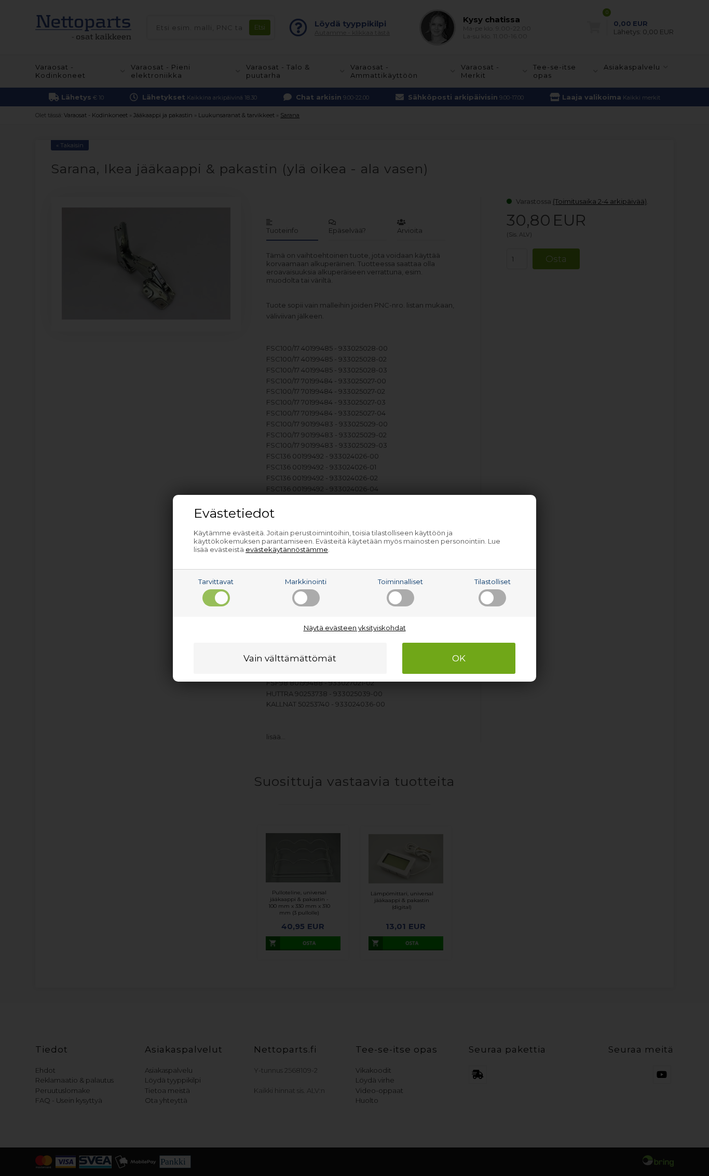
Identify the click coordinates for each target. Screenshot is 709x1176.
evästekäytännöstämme (287, 549)
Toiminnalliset (400, 581)
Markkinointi (305, 581)
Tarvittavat (216, 581)
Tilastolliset (492, 581)
